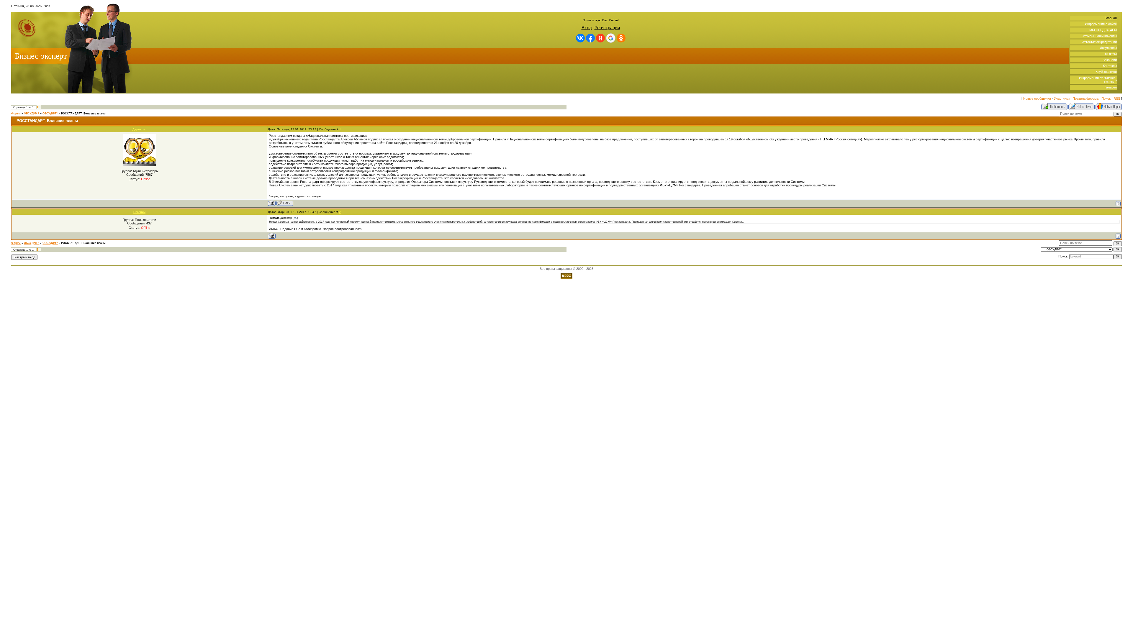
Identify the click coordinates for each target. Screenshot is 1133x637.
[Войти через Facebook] (590, 38)
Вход (587, 27)
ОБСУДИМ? (31, 113)
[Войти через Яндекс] (600, 38)
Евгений (139, 212)
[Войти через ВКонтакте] (580, 38)
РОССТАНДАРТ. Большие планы (83, 113)
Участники (1062, 98)
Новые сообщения (1037, 98)
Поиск (1106, 98)
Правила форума (1085, 98)
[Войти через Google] (610, 38)
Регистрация (607, 27)
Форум (16, 113)
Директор (139, 129)
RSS (1117, 98)
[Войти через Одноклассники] (621, 38)
